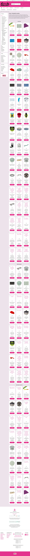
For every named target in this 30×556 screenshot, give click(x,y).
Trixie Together (9, 9)
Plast (2, 36)
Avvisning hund (3, 16)
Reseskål (3, 37)
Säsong (2, 48)
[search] (20, 4)
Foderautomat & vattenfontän (4, 33)
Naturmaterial (3, 35)
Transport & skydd (4, 43)
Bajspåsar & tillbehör (4, 17)
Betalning (2, 57)
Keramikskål (3, 34)
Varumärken (3, 9)
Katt (1, 45)
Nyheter (2, 70)
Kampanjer (14, 9)
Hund (1, 15)
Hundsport (3, 29)
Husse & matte (2, 47)
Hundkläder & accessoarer (3, 23)
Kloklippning (2, 538)
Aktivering (3, 31)
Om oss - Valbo (2, 66)
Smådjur (2, 46)
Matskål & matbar (4, 30)
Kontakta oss (2, 61)
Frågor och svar (3, 55)
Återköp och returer (3, 56)
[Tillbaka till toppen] (28, 555)
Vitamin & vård (3, 44)
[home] (1, 8)
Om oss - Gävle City (9, 534)
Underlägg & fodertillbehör (3, 39)
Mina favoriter (2, 537)
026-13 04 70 (25, 0)
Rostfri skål (3, 38)
